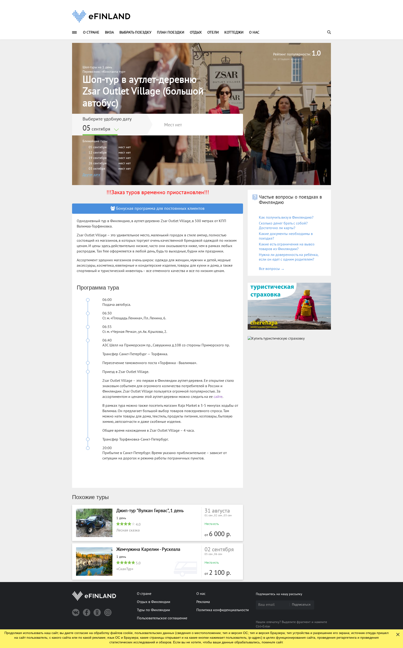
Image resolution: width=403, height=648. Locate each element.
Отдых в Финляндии (153, 602)
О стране (91, 32)
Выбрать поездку (135, 32)
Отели (213, 32)
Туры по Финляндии (153, 610)
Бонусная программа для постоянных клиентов (160, 208)
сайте (218, 397)
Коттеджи (233, 32)
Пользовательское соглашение (162, 618)
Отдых (196, 32)
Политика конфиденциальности (222, 610)
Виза (109, 32)
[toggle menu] (74, 32)
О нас (254, 32)
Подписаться (301, 604)
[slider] (125, 524)
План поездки (170, 32)
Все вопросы (272, 269)
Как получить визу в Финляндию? (286, 217)
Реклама (203, 602)
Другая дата (91, 175)
